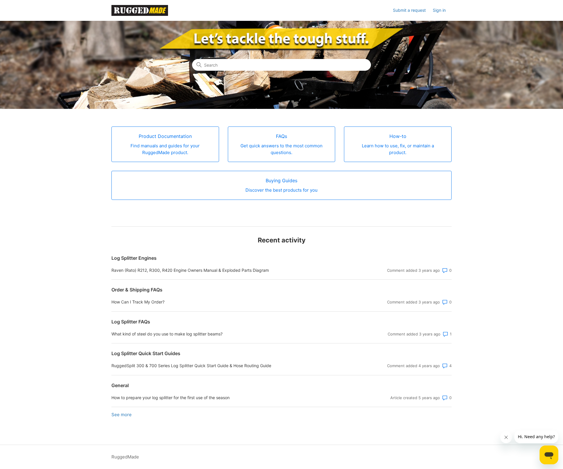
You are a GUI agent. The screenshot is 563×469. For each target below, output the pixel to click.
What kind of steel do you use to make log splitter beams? (167, 333)
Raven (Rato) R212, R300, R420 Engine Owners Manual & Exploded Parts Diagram (190, 270)
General (120, 385)
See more (121, 414)
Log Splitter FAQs (130, 322)
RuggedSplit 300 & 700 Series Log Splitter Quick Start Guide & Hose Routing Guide (191, 365)
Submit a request (409, 10)
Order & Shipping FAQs (136, 290)
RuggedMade (125, 457)
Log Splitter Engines (134, 258)
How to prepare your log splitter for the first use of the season (170, 397)
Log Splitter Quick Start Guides (145, 353)
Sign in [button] (439, 10)
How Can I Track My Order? (138, 301)
